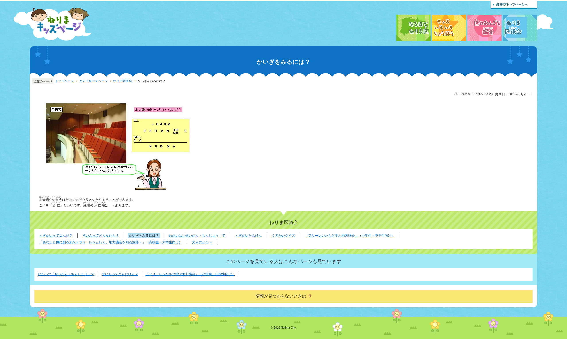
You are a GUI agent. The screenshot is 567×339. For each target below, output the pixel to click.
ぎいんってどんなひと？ (120, 274)
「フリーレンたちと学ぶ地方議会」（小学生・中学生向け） (190, 274)
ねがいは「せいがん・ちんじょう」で (66, 274)
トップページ (64, 81)
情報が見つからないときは (281, 296)
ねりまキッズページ (93, 81)
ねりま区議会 (122, 81)
